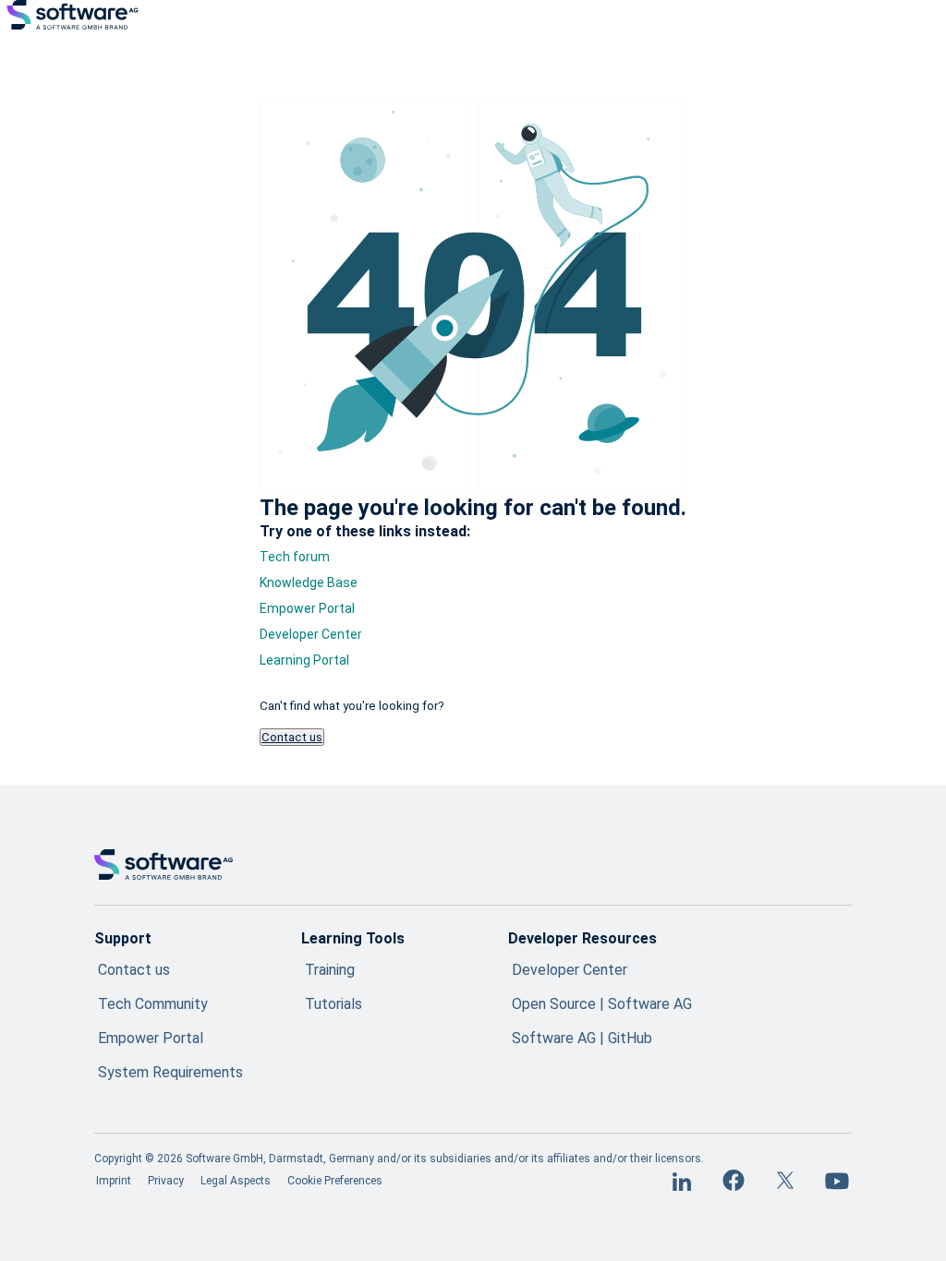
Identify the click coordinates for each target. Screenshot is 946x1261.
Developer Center (311, 634)
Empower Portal (307, 608)
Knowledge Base (309, 582)
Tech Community (153, 1004)
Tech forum (295, 556)
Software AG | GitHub (582, 1038)
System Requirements (170, 1072)
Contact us (291, 737)
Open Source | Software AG (602, 1004)
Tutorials (333, 1004)
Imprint (113, 1180)
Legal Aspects (235, 1180)
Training (330, 970)
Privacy (166, 1180)
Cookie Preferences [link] (334, 1180)
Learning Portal (304, 660)
